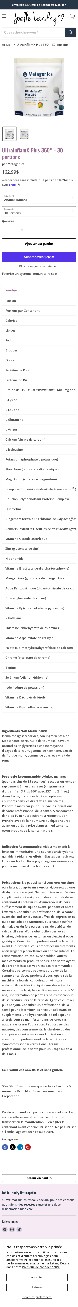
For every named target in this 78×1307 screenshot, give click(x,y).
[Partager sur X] (13, 1147)
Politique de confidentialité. (41, 1267)
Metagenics (16, 164)
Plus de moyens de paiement (39, 266)
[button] (9, 134)
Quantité (8, 221)
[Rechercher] (70, 32)
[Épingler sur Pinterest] (28, 1147)
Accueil (7, 44)
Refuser (37, 1287)
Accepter (37, 1277)
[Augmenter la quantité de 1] (37, 230)
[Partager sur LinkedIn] (20, 1147)
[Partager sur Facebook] (5, 1147)
